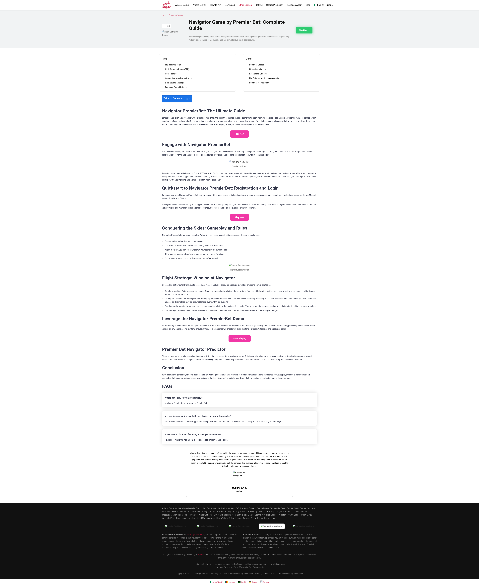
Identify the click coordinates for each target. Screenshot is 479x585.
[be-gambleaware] (304, 526)
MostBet (166, 515)
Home (164, 15)
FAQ (237, 508)
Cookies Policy (249, 518)
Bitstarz (243, 511)
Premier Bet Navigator (176, 15)
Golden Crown (293, 511)
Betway (236, 511)
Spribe (200, 554)
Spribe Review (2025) (303, 515)
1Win (193, 511)
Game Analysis (213, 508)
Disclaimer (210, 518)
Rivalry (290, 515)
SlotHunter (218, 515)
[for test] (166, 5)
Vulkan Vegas (270, 515)
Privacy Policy (263, 518)
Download (166, 511)
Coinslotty (252, 511)
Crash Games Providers (304, 508)
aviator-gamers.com (195, 534)
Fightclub (281, 511)
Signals (252, 508)
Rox (210, 515)
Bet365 (213, 511)
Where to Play (168, 518)
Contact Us (275, 508)
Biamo (250, 515)
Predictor (282, 515)
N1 (179, 515)
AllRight (205, 511)
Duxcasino (263, 511)
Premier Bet (203, 515)
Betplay (228, 511)
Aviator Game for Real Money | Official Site (180, 508)
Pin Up (187, 511)
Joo (302, 511)
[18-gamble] (272, 526)
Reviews (244, 508)
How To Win (177, 511)
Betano (220, 511)
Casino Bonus (263, 508)
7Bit (198, 511)
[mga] (207, 526)
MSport (174, 515)
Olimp (184, 515)
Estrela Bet (241, 515)
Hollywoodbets (227, 508)
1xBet (202, 508)
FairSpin (272, 511)
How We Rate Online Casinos (229, 518)
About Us (201, 518)
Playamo (192, 515)
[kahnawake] (239, 526)
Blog (273, 518)
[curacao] (175, 526)
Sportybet (259, 515)
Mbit (307, 511)
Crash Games (287, 508)
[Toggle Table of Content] (186, 99)
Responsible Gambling (185, 518)
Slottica (227, 515)
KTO (234, 515)
